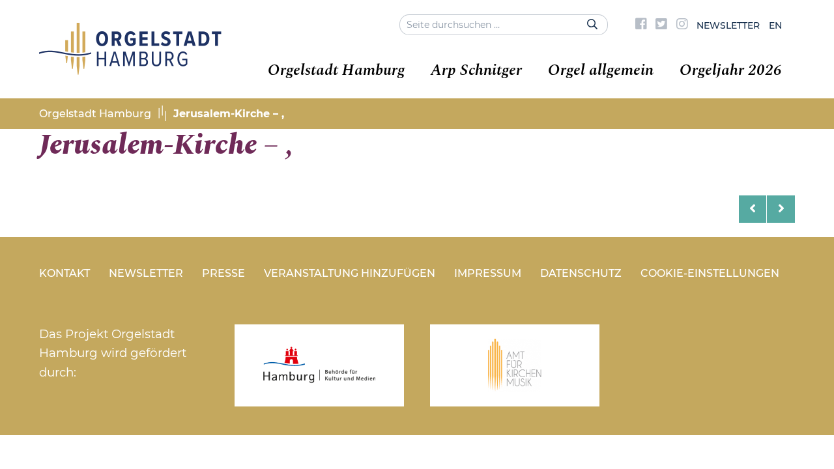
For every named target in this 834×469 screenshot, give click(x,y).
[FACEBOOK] (641, 25)
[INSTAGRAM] (682, 25)
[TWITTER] (661, 25)
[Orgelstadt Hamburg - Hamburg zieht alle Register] (130, 70)
